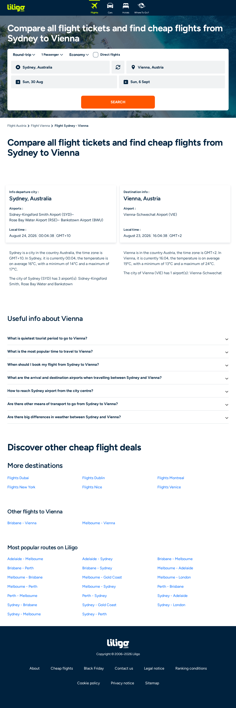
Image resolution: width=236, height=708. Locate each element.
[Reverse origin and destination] (118, 67)
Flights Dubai (18, 478)
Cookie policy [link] (88, 683)
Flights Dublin (93, 478)
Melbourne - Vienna (98, 523)
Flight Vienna (40, 126)
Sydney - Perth (94, 614)
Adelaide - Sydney (97, 559)
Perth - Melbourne (22, 595)
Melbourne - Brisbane (25, 577)
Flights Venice (169, 487)
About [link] (35, 668)
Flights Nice (92, 487)
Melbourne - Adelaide (175, 568)
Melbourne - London (174, 577)
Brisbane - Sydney (97, 568)
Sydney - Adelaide (172, 595)
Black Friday (94, 668)
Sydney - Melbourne (24, 614)
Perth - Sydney (94, 595)
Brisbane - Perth (20, 568)
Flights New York (21, 487)
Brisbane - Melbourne (175, 559)
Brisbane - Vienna (21, 523)
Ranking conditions (191, 668)
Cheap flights (62, 668)
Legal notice (154, 668)
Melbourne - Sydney (99, 586)
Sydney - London (171, 605)
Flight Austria (16, 126)
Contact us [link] (124, 668)
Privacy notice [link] (122, 683)
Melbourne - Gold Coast (102, 577)
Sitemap (152, 683)
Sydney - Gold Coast (99, 605)
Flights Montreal (170, 478)
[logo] (16, 8)
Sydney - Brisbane (22, 605)
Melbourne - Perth (22, 586)
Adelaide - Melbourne (25, 559)
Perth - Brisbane (170, 586)
